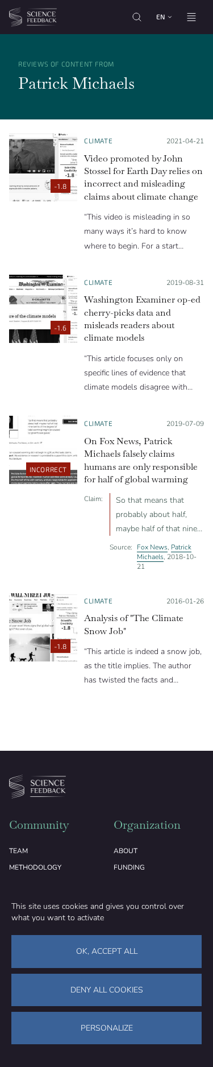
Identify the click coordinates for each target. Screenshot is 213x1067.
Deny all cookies (106, 990)
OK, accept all (106, 951)
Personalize (107, 1028)
